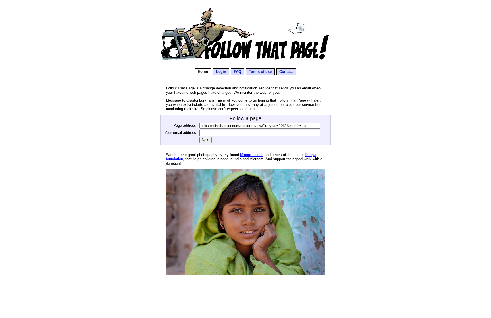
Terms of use (260, 71)
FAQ (237, 71)
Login (221, 71)
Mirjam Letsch (251, 155)
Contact (286, 71)
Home (203, 71)
